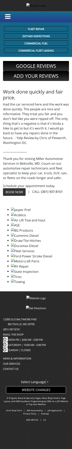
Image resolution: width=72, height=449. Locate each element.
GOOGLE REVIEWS (36, 66)
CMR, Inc (51, 401)
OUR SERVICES (11, 363)
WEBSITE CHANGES (36, 390)
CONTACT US (10, 369)
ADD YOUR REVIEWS (36, 76)
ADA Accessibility (35, 410)
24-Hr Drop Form (14, 410)
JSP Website (62, 401)
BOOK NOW (14, 192)
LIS (44, 419)
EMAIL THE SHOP (13, 334)
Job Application (55, 410)
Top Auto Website (37, 404)
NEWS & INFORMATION (17, 358)
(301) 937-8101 (52, 192)
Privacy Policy (29, 413)
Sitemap (45, 413)
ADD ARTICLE (32, 419)
